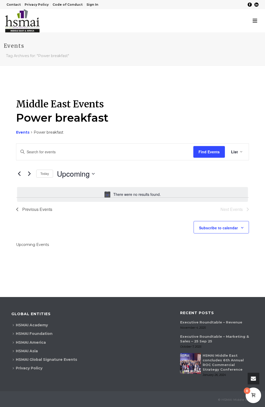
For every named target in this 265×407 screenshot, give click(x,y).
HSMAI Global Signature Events (46, 359)
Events (23, 132)
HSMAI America (31, 342)
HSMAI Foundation (34, 333)
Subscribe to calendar (218, 227)
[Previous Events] (19, 174)
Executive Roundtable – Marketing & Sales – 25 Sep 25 (214, 338)
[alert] (132, 194)
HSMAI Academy (32, 325)
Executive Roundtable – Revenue (211, 322)
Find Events (209, 151)
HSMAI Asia (27, 351)
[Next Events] (29, 174)
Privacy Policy (29, 368)
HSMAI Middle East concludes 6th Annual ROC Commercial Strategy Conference (223, 362)
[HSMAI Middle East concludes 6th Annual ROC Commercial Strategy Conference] (190, 363)
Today (44, 173)
